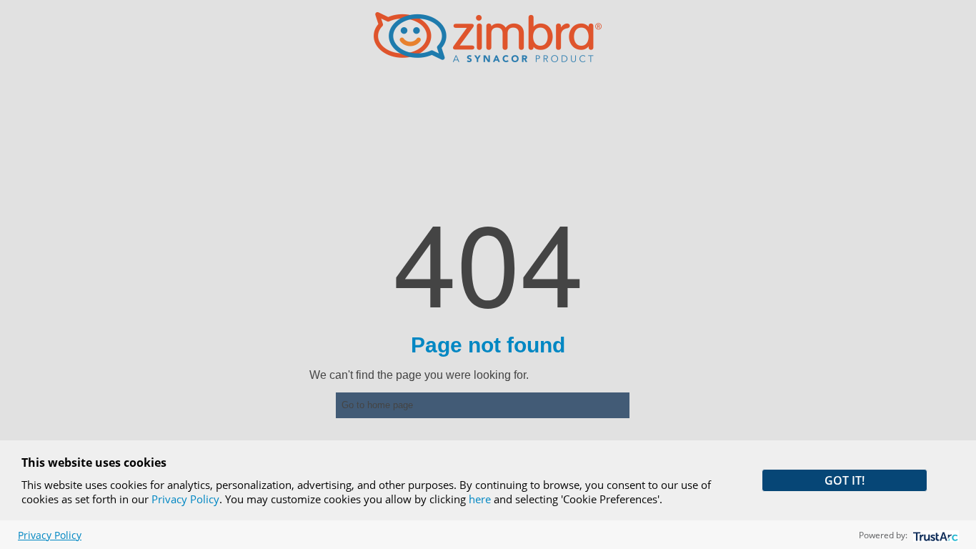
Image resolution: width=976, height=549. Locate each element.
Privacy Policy (185, 499)
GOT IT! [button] (845, 480)
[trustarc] (934, 535)
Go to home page (377, 405)
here (480, 499)
